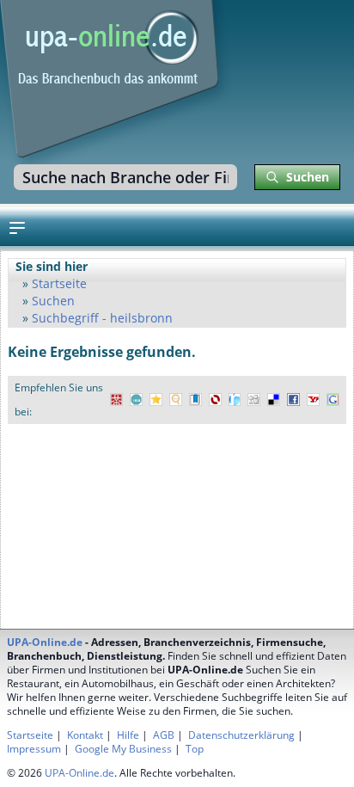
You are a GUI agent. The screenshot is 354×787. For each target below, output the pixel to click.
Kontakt (85, 735)
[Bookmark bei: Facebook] (293, 400)
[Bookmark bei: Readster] (235, 400)
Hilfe (128, 735)
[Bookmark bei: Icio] (136, 400)
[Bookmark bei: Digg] (253, 400)
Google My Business (123, 748)
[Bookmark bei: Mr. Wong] (116, 400)
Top (195, 748)
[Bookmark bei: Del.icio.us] (273, 400)
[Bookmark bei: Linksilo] (215, 400)
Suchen (53, 300)
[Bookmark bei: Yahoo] (313, 400)
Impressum (34, 748)
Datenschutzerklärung (241, 735)
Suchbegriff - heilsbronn (102, 318)
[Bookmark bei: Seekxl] (175, 400)
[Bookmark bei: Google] (333, 400)
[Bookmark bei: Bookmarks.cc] (195, 400)
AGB (163, 735)
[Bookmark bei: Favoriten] (156, 400)
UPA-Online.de (44, 642)
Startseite (59, 283)
